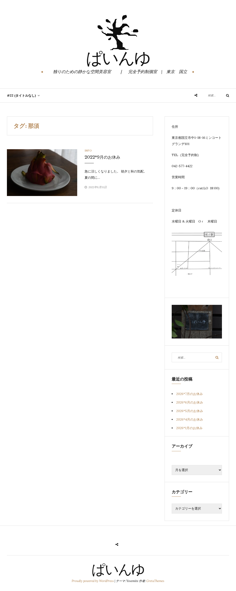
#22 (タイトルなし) (21, 95)
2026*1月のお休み (189, 428)
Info (88, 150)
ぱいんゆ (118, 59)
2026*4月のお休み (189, 419)
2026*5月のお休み (189, 411)
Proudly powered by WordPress (93, 581)
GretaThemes (155, 581)
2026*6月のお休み (189, 402)
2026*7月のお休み (189, 394)
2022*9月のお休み (102, 157)
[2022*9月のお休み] (42, 172)
